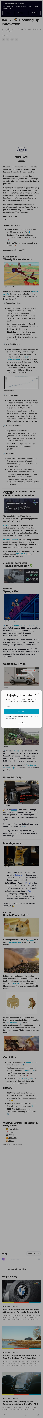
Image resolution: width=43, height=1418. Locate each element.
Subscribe (21, 712)
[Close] (38, 694)
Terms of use (34, 716)
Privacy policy (12, 718)
